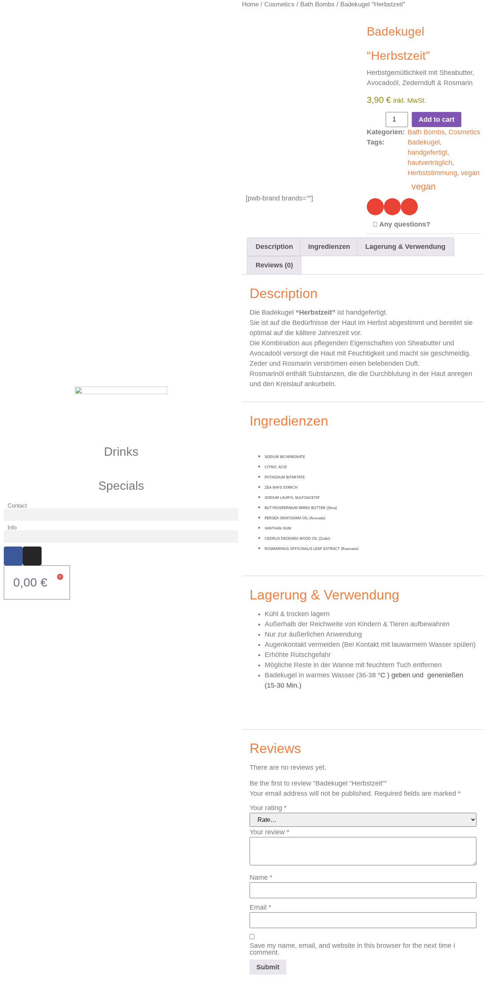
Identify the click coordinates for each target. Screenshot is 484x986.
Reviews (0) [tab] (274, 265)
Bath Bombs (317, 4)
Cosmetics (279, 4)
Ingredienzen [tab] (329, 246)
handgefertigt (427, 152)
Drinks (121, 451)
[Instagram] (32, 556)
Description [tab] (274, 246)
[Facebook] (13, 556)
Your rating (268, 807)
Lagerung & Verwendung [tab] (405, 246)
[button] (121, 514)
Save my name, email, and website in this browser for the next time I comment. (352, 949)
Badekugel (424, 142)
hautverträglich (430, 162)
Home (250, 4)
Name (261, 877)
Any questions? (404, 224)
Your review (269, 832)
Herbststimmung (432, 173)
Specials (121, 485)
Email (260, 907)
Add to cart (437, 119)
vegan (470, 173)
